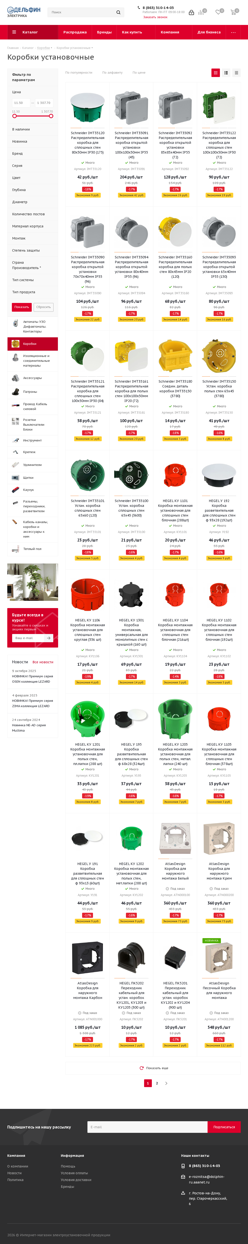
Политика (15, 1180)
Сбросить (43, 307)
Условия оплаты (74, 1173)
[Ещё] (233, 32)
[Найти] (118, 12)
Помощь (68, 1166)
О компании (17, 1166)
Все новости (42, 662)
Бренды (67, 1186)
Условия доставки (76, 1180)
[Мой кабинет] (191, 12)
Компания (16, 1155)
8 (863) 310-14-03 (158, 7)
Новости (14, 1173)
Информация (72, 1155)
